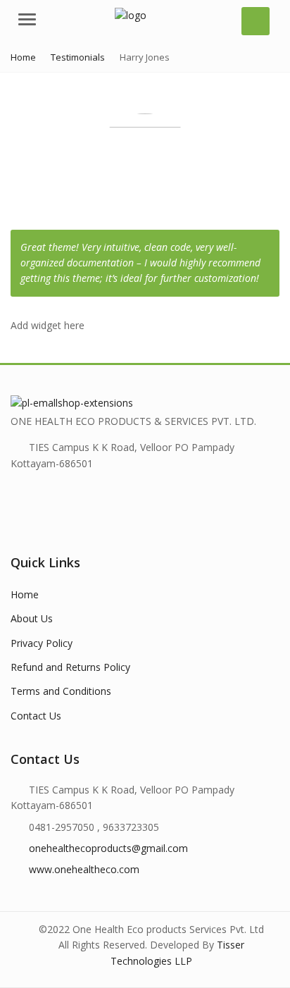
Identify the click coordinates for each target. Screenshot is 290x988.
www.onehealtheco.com (84, 869)
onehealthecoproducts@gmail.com (108, 848)
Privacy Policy (41, 643)
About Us (32, 618)
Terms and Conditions (61, 691)
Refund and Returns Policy (70, 667)
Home (25, 594)
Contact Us (36, 715)
